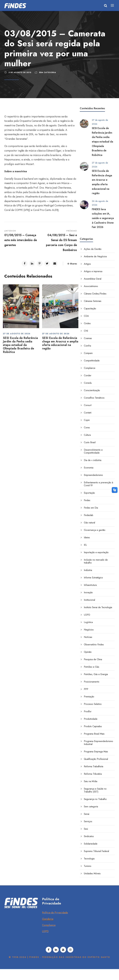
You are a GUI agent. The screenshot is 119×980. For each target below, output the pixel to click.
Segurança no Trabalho (95, 799)
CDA (86, 316)
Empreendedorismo (93, 475)
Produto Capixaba (93, 726)
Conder (87, 375)
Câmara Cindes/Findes (95, 293)
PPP (86, 689)
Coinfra (87, 345)
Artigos (87, 264)
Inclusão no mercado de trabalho (96, 561)
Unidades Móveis (92, 873)
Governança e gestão (94, 530)
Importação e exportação (96, 552)
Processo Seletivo (93, 704)
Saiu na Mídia (90, 781)
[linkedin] (56, 950)
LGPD (87, 614)
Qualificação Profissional (96, 759)
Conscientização (92, 390)
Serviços (88, 821)
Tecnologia (89, 858)
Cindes (87, 323)
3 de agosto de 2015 (20, 72)
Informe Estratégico (93, 577)
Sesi (86, 829)
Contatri (87, 412)
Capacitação (90, 308)
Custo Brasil (89, 442)
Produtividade (90, 719)
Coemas (88, 338)
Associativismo (91, 286)
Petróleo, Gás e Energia (96, 674)
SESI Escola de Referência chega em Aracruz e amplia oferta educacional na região (60, 343)
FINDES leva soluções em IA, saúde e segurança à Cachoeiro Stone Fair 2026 (103, 218)
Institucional (89, 600)
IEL (85, 545)
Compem (88, 353)
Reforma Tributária (93, 774)
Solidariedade (90, 843)
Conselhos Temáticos (94, 397)
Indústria (88, 570)
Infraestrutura (90, 585)
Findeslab (88, 515)
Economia (88, 467)
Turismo (87, 866)
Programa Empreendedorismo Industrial (98, 743)
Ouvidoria (47, 919)
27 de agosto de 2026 (16, 333)
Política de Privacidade (55, 913)
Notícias (88, 637)
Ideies (87, 537)
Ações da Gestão (92, 249)
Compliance (89, 368)
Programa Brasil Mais (94, 733)
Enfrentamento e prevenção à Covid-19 (98, 484)
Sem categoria (47, 72)
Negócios (89, 629)
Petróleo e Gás (91, 666)
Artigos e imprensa (93, 271)
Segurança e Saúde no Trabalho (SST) (95, 790)
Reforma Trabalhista (93, 766)
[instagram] (70, 950)
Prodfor (87, 711)
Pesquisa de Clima (93, 659)
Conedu (88, 383)
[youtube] (63, 950)
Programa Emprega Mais (96, 751)
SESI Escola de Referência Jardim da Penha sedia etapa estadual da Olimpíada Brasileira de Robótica (20, 345)
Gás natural (89, 522)
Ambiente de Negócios (95, 256)
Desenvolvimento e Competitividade (93, 451)
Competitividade (92, 360)
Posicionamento (91, 681)
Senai (86, 814)
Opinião (88, 652)
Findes (87, 500)
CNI (86, 330)
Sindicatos (89, 836)
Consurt (87, 405)
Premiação (89, 696)
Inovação (88, 592)
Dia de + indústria (92, 460)
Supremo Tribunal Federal (96, 851)
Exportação (89, 493)
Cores (87, 427)
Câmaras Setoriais (92, 301)
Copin (87, 420)
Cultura (87, 435)
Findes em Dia (91, 507)
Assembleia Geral (92, 278)
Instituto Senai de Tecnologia (98, 607)
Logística (88, 622)
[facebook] (49, 950)
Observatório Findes (94, 644)
